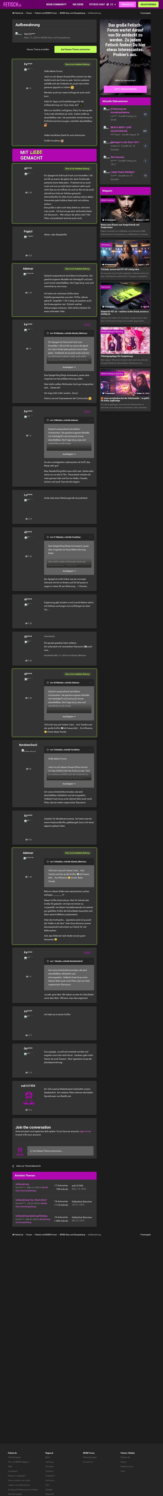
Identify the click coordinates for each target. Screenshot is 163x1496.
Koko (123, 1471)
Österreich (50, 1494)
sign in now (85, 1131)
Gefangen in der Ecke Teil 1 (125, 142)
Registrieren (148, 4)
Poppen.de (125, 1457)
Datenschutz (24, 1485)
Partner (124, 1453)
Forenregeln (146, 13)
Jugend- (11, 1485)
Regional (49, 1453)
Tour (10, 1462)
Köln (48, 1485)
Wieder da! (127, 4)
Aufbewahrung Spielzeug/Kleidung (31, 1215)
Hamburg (49, 1462)
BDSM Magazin (22, 1462)
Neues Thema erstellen (38, 49)
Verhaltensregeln (15, 1494)
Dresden (49, 1490)
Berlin (48, 1457)
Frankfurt (49, 1471)
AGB (10, 1466)
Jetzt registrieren (125, 89)
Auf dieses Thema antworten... (47, 1151)
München (49, 1466)
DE (111, 4)
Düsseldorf (50, 1476)
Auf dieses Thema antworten (75, 49)
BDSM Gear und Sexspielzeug (55, 37)
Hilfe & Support (14, 1457)
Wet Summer (117, 157)
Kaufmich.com (127, 1466)
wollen (27, 1480)
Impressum (13, 1471)
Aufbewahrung (22, 1184)
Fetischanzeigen (90, 1457)
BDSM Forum (89, 1453)
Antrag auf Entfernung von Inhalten (23, 1490)
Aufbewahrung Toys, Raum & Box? (31, 1200)
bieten (17, 1480)
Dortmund (50, 1480)
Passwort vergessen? (17, 1476)
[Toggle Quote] (48, 333)
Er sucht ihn (88, 1462)
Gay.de (123, 1462)
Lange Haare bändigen (123, 172)
